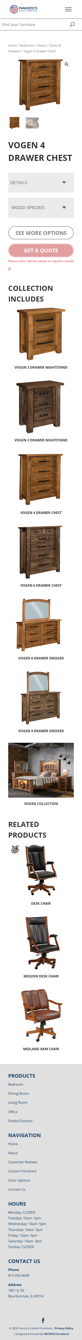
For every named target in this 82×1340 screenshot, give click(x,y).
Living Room (18, 1102)
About (13, 1153)
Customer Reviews (22, 1162)
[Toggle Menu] (68, 9)
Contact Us (17, 1189)
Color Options (19, 1180)
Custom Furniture (22, 1171)
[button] (66, 64)
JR (9, 269)
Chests (41, 45)
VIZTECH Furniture (56, 1334)
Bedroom (27, 45)
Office (12, 1111)
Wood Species (28, 207)
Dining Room (18, 1093)
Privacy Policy (64, 1328)
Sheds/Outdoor (20, 1121)
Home (12, 45)
